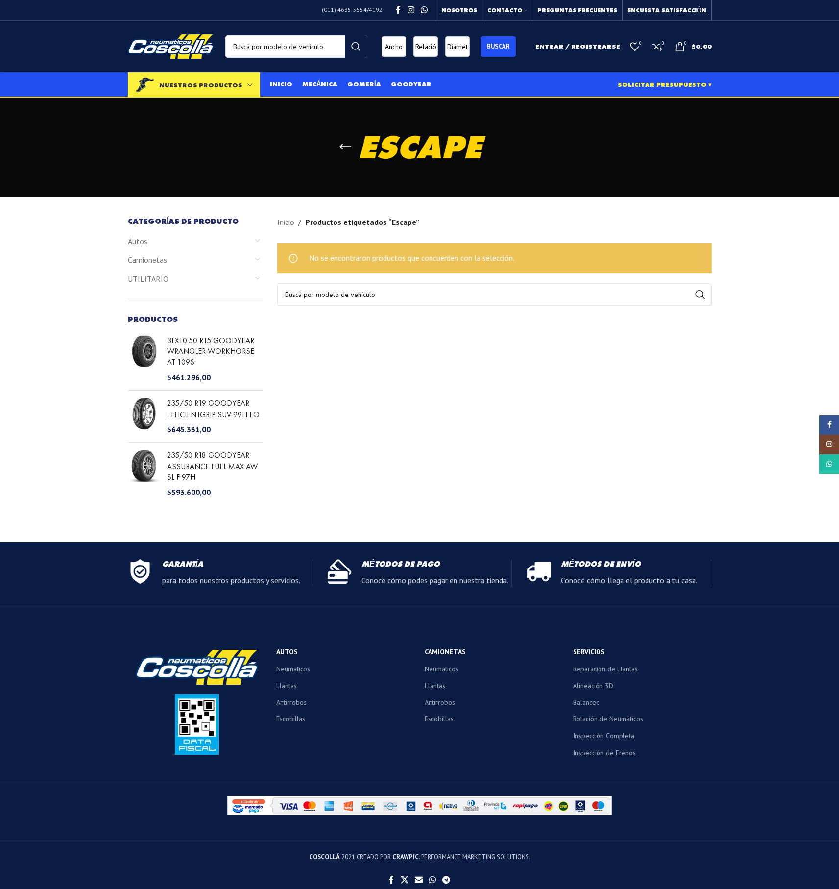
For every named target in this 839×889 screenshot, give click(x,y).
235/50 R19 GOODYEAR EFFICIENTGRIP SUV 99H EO (213, 408)
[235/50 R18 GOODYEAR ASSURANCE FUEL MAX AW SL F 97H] (144, 474)
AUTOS (287, 651)
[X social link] (404, 879)
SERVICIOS (589, 651)
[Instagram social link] (410, 9)
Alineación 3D (593, 685)
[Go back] (345, 147)
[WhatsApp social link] (424, 9)
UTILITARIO (148, 279)
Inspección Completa (603, 735)
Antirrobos (291, 702)
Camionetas (147, 260)
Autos (137, 241)
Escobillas (290, 719)
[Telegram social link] (446, 879)
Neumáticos (293, 669)
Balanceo (586, 702)
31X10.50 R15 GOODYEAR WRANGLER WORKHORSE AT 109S (210, 351)
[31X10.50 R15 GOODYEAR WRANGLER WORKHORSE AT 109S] (144, 359)
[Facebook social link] (398, 9)
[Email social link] (418, 879)
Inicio (285, 222)
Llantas (286, 685)
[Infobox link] (220, 573)
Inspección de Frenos (604, 752)
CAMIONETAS (445, 651)
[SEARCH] (356, 46)
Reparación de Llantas (605, 669)
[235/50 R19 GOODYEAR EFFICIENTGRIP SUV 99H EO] (144, 416)
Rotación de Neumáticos (608, 719)
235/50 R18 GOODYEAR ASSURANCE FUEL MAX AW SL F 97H (212, 466)
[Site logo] (171, 45)
